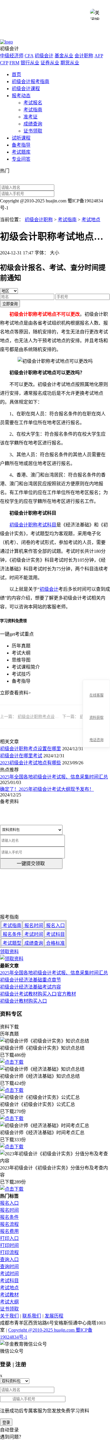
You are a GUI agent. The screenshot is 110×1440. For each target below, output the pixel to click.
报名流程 (9, 1224)
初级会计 (44, 55)
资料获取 (96, 718)
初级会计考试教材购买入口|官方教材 (38, 993)
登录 (6, 1422)
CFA (29, 55)
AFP (98, 55)
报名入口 (9, 1203)
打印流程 (9, 1252)
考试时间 (9, 1273)
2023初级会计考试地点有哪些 (30, 762)
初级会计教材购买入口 (23, 1000)
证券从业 (49, 62)
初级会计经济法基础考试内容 (30, 986)
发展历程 (54, 1315)
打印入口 (9, 1238)
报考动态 (21, 95)
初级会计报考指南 (30, 81)
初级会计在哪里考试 (21, 755)
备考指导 (21, 144)
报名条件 (9, 1217)
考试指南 (32, 109)
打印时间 (9, 1245)
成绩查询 (32, 123)
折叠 (80, 713)
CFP (4, 62)
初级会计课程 (26, 88)
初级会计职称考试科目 (32, 524)
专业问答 (21, 159)
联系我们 (31, 1315)
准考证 (30, 116)
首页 (16, 74)
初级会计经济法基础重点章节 (30, 979)
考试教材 (9, 1294)
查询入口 (9, 1259)
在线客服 (96, 695)
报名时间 (9, 1210)
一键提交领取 (31, 863)
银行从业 (30, 62)
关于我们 (9, 1315)
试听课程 (21, 137)
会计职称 (84, 55)
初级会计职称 (39, 219)
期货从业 (69, 62)
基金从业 (64, 55)
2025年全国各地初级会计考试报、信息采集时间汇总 (54, 776)
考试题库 (21, 152)
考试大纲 (9, 1301)
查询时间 (9, 1266)
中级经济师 (11, 55)
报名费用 (9, 1231)
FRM (14, 62)
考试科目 (9, 1280)
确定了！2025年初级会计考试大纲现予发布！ (47, 789)
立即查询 (10, 304)
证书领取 (32, 130)
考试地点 (91, 219)
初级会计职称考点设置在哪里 (44, 716)
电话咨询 (96, 740)
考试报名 (32, 102)
